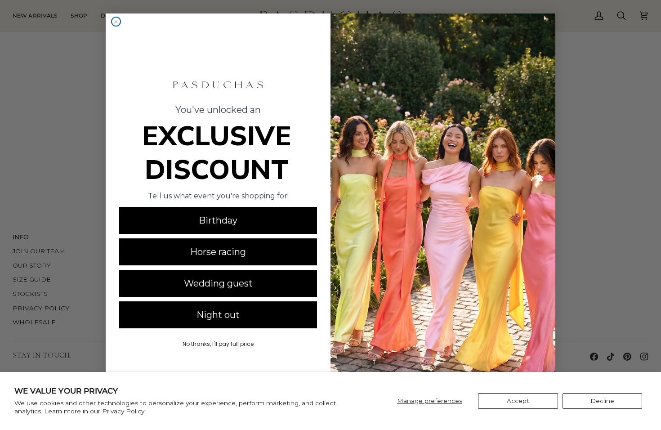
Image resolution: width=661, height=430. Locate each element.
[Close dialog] (116, 21)
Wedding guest (218, 283)
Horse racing (218, 251)
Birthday (218, 220)
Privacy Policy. (124, 411)
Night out (218, 314)
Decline (602, 400)
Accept (518, 400)
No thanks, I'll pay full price (218, 344)
